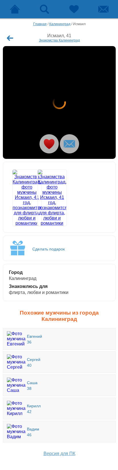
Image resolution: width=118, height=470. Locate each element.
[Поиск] (44, 9)
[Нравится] (49, 143)
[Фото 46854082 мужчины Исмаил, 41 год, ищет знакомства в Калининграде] (59, 102)
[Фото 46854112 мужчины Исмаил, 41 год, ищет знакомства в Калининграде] (47, 197)
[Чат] (103, 9)
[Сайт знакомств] (15, 9)
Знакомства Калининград (59, 40)
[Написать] (69, 143)
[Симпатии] (73, 9)
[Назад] (10, 38)
